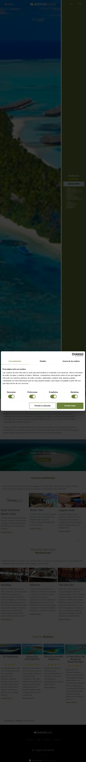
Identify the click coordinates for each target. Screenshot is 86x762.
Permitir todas (70, 406)
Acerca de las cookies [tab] (71, 361)
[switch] (32, 396)
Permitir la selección (43, 406)
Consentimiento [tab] (15, 361)
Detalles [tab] (43, 361)
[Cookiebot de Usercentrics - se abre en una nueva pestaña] (73, 354)
